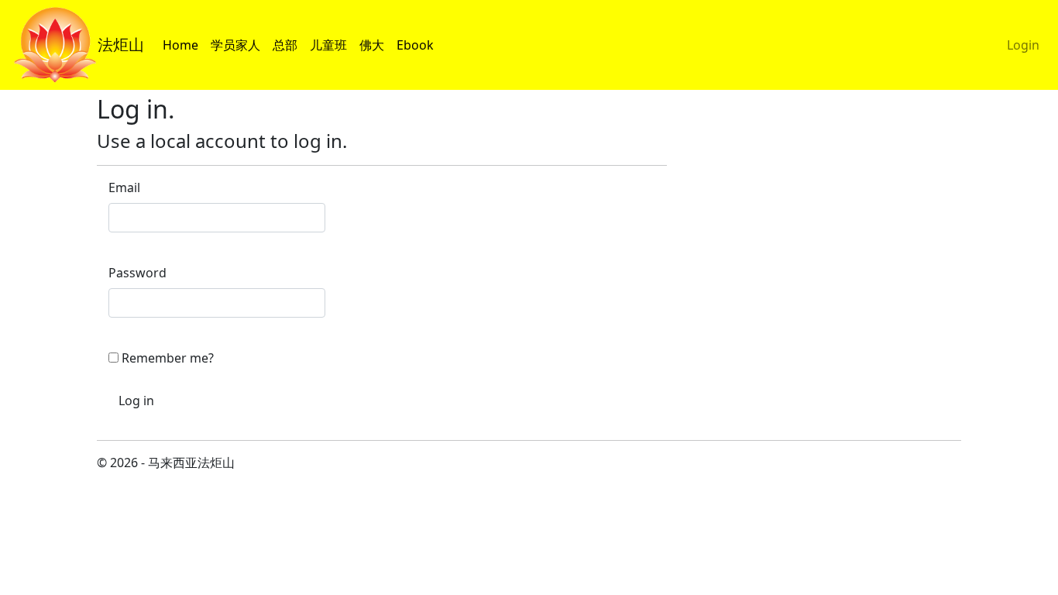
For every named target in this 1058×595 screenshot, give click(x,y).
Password (137, 272)
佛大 (374, 44)
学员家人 (238, 44)
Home (183, 44)
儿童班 (331, 44)
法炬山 (121, 44)
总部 (288, 44)
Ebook (418, 44)
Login (1026, 44)
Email (124, 187)
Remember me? (168, 357)
